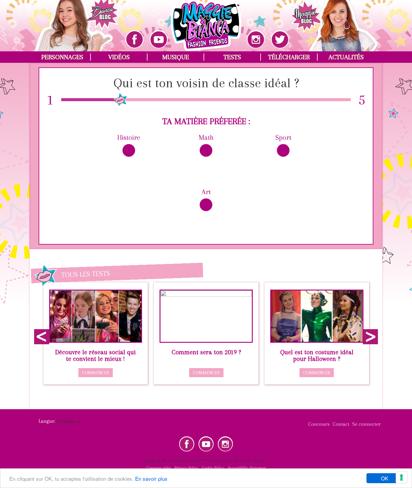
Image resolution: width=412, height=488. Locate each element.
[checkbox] (129, 156)
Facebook (186, 443)
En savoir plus (151, 478)
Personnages (62, 57)
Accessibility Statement (247, 467)
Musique (175, 57)
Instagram (225, 443)
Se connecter (366, 424)
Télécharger (289, 57)
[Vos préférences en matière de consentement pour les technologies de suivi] (401, 477)
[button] (67, 421)
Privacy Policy (186, 467)
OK (384, 478)
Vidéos (119, 57)
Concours (319, 424)
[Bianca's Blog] (77, 21)
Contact (341, 424)
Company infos (158, 467)
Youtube (206, 443)
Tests (232, 57)
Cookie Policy (213, 467)
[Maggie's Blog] (333, 21)
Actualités (346, 57)
